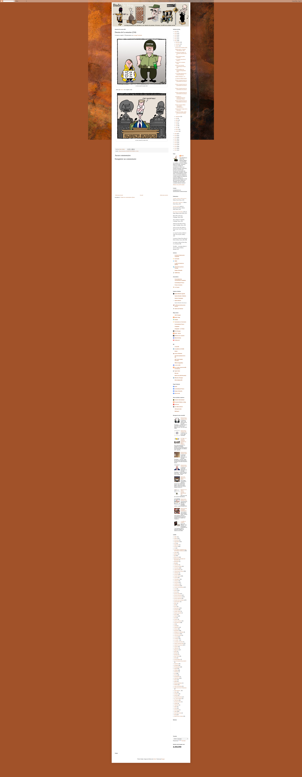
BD (175, 555)
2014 (175, 144)
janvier (177, 131)
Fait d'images (178, 331)
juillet (177, 120)
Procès (175, 675)
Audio (175, 552)
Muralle (175, 653)
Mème (175, 651)
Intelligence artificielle (178, 632)
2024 (175, 35)
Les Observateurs (179, 406)
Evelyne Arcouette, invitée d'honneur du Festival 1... (180, 113)
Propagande (177, 676)
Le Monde (176, 638)
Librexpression (178, 409)
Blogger (163, 759)
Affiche (175, 538)
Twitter (175, 706)
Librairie (176, 646)
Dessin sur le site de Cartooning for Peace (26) (180, 66)
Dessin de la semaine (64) (183, 431)
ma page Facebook (137, 35)
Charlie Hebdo (177, 576)
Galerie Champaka (179, 298)
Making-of (177, 411)
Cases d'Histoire (178, 353)
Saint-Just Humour (179, 308)
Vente (175, 708)
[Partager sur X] (131, 149)
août (177, 118)
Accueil (141, 195)
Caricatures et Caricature (180, 322)
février (177, 129)
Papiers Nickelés (178, 270)
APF (175, 543)
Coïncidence (177, 579)
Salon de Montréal (178, 686)
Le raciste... (176, 640)
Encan (175, 606)
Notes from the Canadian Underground (184, 509)
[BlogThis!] (129, 149)
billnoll (154, 759)
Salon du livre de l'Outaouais (180, 687)
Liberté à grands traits (178, 643)
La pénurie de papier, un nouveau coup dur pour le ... (181, 53)
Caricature (176, 568)
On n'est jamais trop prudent (180, 661)
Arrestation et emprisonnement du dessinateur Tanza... (180, 98)
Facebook (176, 609)
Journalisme (176, 633)
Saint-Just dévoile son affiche (183, 478)
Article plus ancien (164, 195)
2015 (175, 142)
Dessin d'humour (177, 595)
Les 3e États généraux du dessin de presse (180, 74)
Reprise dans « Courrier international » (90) (180, 50)
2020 (175, 133)
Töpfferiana (177, 272)
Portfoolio (176, 671)
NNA (175, 657)
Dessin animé (177, 593)
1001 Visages (178, 315)
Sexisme (176, 695)
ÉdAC (175, 603)
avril (177, 125)
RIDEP (175, 681)
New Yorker (176, 656)
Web (175, 714)
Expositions (176, 608)
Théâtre (176, 703)
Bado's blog (177, 317)
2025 (175, 33)
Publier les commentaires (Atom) (128, 197)
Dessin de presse (122, 151)
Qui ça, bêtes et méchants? (178, 202)
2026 (175, 31)
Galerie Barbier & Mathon (180, 296)
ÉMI (175, 604)
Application (176, 544)
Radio (175, 679)
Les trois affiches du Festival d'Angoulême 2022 (180, 70)
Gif (174, 624)
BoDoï (176, 351)
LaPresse (177, 404)
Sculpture (176, 693)
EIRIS (176, 261)
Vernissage (176, 709)
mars (177, 127)
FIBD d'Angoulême (179, 362)
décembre (178, 42)
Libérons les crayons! (179, 335)
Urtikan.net (177, 340)
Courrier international (179, 399)
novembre (178, 44)
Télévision (176, 700)
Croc (175, 588)
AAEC (175, 536)
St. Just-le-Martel (177, 698)
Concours (176, 582)
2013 (175, 146)
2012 (175, 148)
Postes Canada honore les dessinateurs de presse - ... (181, 81)
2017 (175, 139)
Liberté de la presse (178, 645)
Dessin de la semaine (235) (181, 47)
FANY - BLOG (178, 333)
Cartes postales (177, 569)
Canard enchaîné (178, 566)
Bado (182, 155)
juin (176, 122)
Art (174, 548)
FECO (175, 614)
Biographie (176, 561)
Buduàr (176, 319)
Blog (175, 563)
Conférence (176, 584)
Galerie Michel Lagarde (180, 293)
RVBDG (176, 684)
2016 (175, 140)
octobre (177, 46)
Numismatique (177, 659)
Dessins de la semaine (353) (184, 418)
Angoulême (176, 541)
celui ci (122, 89)
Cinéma (176, 577)
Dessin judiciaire (177, 598)
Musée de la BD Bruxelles (180, 375)
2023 (175, 37)
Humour (176, 629)
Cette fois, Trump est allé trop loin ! (179, 198)
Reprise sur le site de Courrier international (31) (184, 492)
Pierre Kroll (177, 393)
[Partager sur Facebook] (132, 149)
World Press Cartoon (178, 716)
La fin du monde (177, 635)
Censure (176, 574)
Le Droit (136, 151)
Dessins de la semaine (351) (184, 466)
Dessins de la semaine (130, 151)
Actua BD (177, 346)
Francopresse (177, 622)
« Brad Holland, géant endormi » (180, 57)
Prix (175, 673)
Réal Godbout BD (178, 380)
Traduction (176, 705)
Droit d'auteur (177, 601)
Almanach (176, 540)
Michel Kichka (178, 337)
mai (176, 123)
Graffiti (175, 625)
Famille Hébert (177, 611)
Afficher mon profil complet (178, 184)
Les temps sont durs (178, 641)
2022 (175, 38)
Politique (176, 670)
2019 (175, 135)
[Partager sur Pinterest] (134, 149)
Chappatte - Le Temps (179, 328)
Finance (176, 619)
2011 (175, 150)
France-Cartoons (178, 285)
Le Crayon (177, 287)
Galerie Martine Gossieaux (181, 302)
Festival (176, 616)
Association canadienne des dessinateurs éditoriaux (180, 550)
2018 (175, 137)
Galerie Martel (178, 300)
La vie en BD (177, 365)
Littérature (176, 648)
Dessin (175, 592)
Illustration (176, 630)
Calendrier (176, 564)
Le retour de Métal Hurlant (181, 78)
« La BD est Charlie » (183, 522)
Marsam (176, 373)
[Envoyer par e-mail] (128, 149)
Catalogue (176, 572)
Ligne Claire (177, 371)
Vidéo (175, 711)
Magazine (176, 649)
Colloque (176, 580)
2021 (175, 40)
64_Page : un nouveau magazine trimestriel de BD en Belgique (183, 441)
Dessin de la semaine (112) (184, 500)
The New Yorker (177, 701)
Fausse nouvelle (177, 612)
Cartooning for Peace (179, 282)
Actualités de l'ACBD (179, 349)
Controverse (176, 585)
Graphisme (176, 627)
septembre (178, 116)
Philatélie (176, 665)
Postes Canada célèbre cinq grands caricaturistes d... (180, 106)
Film (175, 617)
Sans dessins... (177, 690)
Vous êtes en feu (177, 713)
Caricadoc (177, 258)
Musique (176, 654)
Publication (176, 678)
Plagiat (175, 668)
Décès (175, 590)
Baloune (176, 554)
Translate (184, 740)
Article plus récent (119, 195)
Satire (175, 692)
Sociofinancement (178, 697)
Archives (176, 546)
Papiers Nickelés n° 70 (180, 76)
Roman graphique (178, 683)
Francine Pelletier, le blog (180, 402)
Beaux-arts (176, 557)
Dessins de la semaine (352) (184, 453)
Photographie (177, 667)
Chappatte (177, 326)
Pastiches (176, 663)
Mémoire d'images (179, 377)
